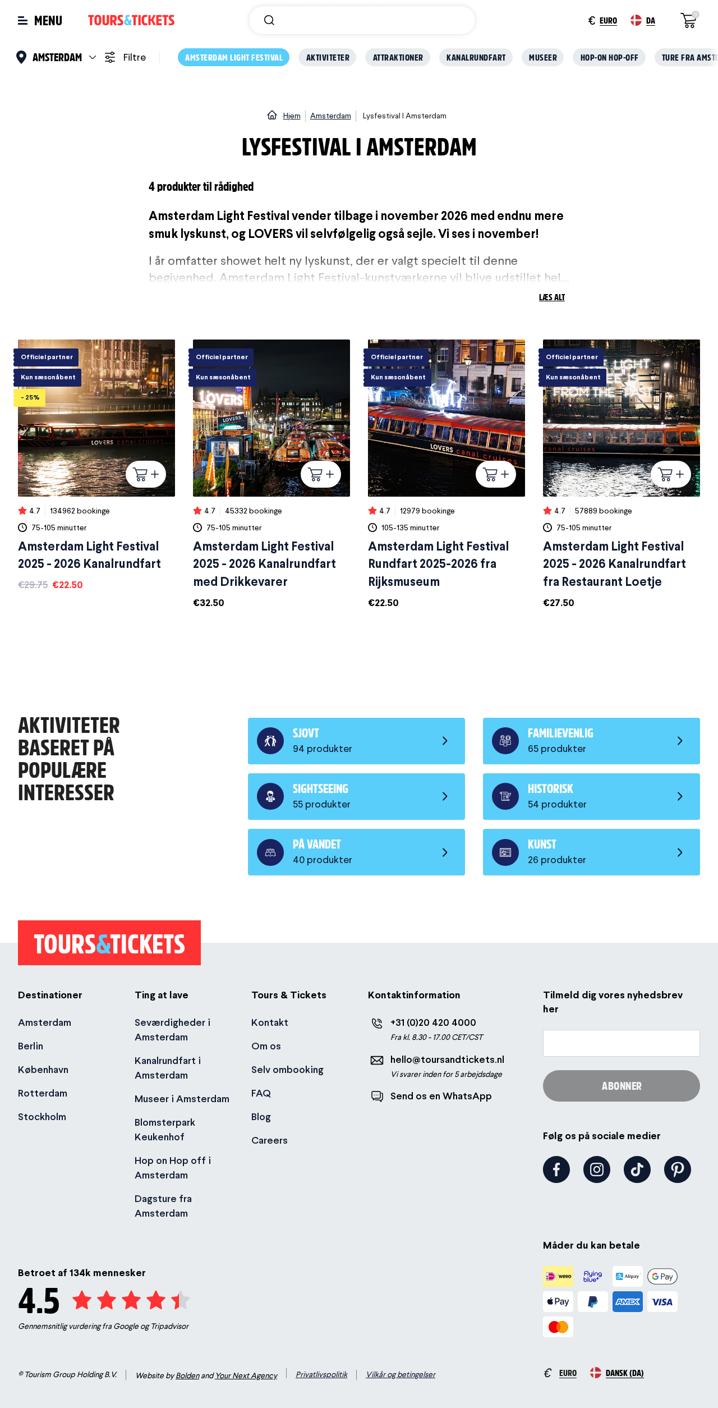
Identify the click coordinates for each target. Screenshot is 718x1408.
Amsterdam (44, 1022)
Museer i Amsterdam (182, 1098)
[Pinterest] (677, 1169)
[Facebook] (556, 1169)
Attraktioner (398, 57)
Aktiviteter (328, 57)
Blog (261, 1116)
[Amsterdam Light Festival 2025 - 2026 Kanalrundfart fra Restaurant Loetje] (621, 475)
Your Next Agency (246, 1375)
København (43, 1069)
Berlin (30, 1045)
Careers (269, 1140)
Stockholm (42, 1116)
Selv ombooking (287, 1069)
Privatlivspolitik (321, 1374)
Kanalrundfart (476, 57)
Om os (266, 1045)
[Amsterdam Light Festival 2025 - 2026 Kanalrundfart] (96, 466)
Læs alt (552, 296)
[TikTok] (637, 1169)
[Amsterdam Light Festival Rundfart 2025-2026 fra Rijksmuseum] (446, 475)
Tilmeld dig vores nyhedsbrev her (613, 1001)
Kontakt (269, 1022)
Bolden (187, 1375)
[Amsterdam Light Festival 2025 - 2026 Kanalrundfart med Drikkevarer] (271, 475)
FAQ (261, 1092)
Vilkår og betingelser (400, 1374)
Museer (543, 57)
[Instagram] (596, 1169)
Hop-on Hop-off (610, 57)
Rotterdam (42, 1092)
